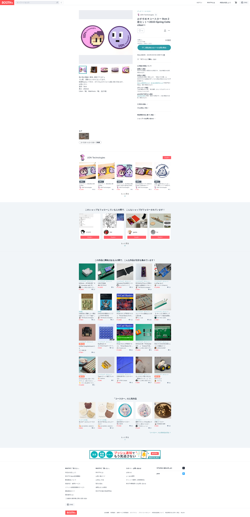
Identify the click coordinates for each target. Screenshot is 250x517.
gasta (135, 232)
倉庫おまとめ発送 (101, 487)
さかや (88, 232)
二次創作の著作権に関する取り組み (76, 498)
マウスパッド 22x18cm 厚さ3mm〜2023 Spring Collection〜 (125, 184)
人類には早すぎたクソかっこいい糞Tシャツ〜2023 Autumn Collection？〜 (162, 184)
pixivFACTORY (141, 95)
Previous (80, 37)
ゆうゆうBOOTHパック (157, 83)
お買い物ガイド (100, 476)
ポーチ (137, 180)
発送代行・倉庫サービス (72, 483)
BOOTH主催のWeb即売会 (104, 491)
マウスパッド (82, 180)
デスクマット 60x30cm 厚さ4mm (105, 184)
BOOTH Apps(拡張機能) (72, 476)
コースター (147, 11)
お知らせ (129, 472)
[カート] (156, 15)
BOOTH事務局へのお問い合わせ (136, 483)
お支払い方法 (143, 108)
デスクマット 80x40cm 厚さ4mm (87, 184)
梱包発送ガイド (70, 491)
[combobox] (37, 2)
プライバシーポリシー (144, 512)
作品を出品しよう (225, 2)
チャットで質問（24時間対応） (136, 480)
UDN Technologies (96, 157)
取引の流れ (142, 104)
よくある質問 (130, 476)
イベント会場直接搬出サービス (74, 487)
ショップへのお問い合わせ (145, 118)
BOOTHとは (211, 2)
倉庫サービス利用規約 (123, 512)
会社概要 (106, 512)
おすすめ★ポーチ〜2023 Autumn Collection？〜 (143, 184)
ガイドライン (133, 512)
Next (131, 37)
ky (157, 232)
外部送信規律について (158, 512)
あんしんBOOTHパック (143, 83)
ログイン (199, 2)
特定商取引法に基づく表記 (145, 115)
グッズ (139, 11)
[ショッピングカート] (235, 2)
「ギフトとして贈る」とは (147, 59)
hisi (111, 232)
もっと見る (125, 243)
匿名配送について (70, 480)
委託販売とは (69, 494)
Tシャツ (156, 180)
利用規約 (113, 512)
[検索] (57, 2)
